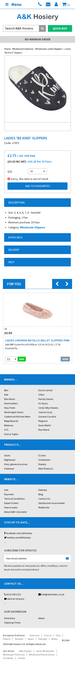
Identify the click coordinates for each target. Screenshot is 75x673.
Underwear (44, 459)
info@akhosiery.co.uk (52, 594)
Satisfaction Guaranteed (51, 503)
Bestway (8, 425)
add (21, 359)
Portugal (42, 638)
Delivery (42, 489)
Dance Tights (11, 434)
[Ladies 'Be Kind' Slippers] (37, 89)
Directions (9, 618)
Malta (54, 638)
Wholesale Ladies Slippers (48, 48)
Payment (9, 494)
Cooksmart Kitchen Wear (17, 416)
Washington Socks (13, 412)
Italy (58, 635)
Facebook (8, 658)
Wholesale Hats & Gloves (42, 654)
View (65, 359)
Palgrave (43, 420)
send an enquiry (15, 598)
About (41, 618)
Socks (7, 455)
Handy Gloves (45, 399)
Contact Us (44, 498)
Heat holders (11, 403)
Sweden (19, 638)
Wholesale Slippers (32, 227)
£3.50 (8, 331)
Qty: (10, 171)
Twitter (21, 658)
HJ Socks (43, 403)
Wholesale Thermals (14, 654)
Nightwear (9, 459)
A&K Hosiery (25, 651)
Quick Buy (60, 28)
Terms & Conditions (14, 498)
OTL (6, 429)
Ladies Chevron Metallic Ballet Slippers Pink (37, 340)
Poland (6, 638)
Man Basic (9, 399)
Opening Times (12, 622)
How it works (11, 507)
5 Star (41, 394)
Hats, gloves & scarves (15, 464)
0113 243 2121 (13, 594)
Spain (31, 638)
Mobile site (43, 507)
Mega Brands (11, 420)
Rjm (6, 390)
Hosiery (42, 464)
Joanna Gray (45, 412)
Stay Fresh (9, 407)
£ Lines (42, 455)
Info (6, 489)
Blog (40, 494)
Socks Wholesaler (45, 651)
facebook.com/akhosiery (19, 533)
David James (45, 390)
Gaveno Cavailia (47, 416)
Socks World (44, 425)
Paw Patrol (43, 429)
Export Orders (11, 503)
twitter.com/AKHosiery (18, 537)
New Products (45, 468)
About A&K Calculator (15, 511)
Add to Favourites (37, 186)
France (47, 635)
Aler (6, 394)
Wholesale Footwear (23, 48)
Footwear (9, 468)
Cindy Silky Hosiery (48, 407)
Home (7, 48)
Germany (34, 635)
